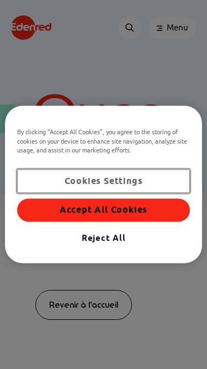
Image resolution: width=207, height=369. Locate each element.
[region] (103, 184)
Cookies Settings (104, 181)
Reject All (104, 238)
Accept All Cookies (103, 210)
